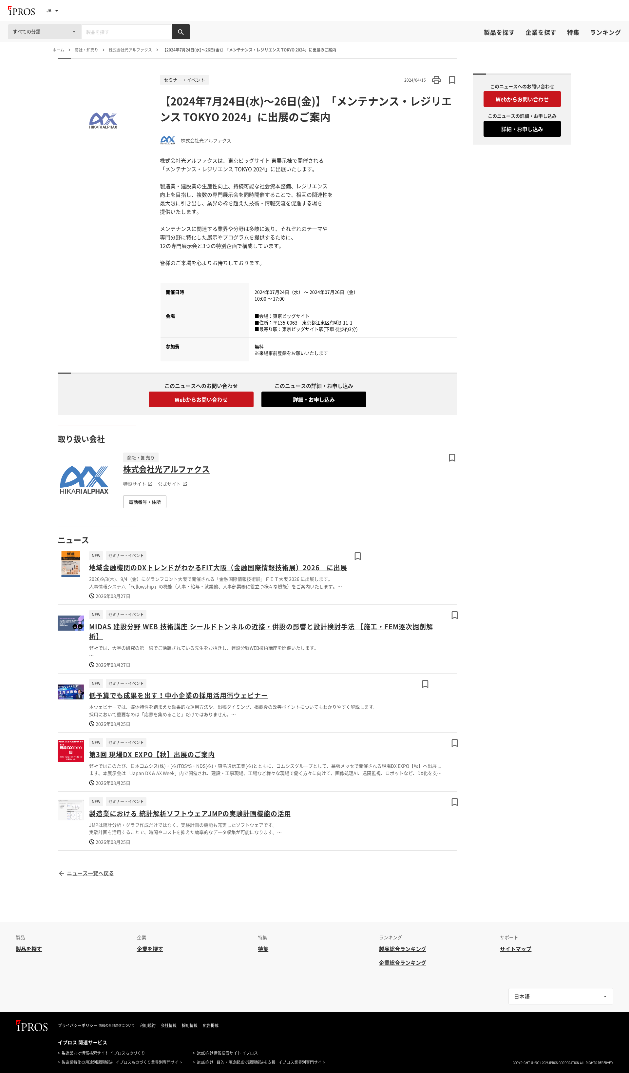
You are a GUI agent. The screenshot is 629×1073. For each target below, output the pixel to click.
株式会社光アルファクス (166, 469)
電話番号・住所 (145, 501)
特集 (573, 32)
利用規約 (148, 1025)
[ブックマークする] (452, 458)
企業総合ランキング (402, 962)
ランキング (605, 32)
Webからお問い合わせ (201, 399)
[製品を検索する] (181, 31)
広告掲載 (211, 1025)
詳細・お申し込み (314, 399)
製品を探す (499, 32)
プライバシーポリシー (77, 1025)
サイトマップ (515, 949)
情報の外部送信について (117, 1025)
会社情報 (169, 1025)
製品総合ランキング (402, 949)
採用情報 (190, 1025)
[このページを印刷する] (436, 80)
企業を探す (541, 32)
